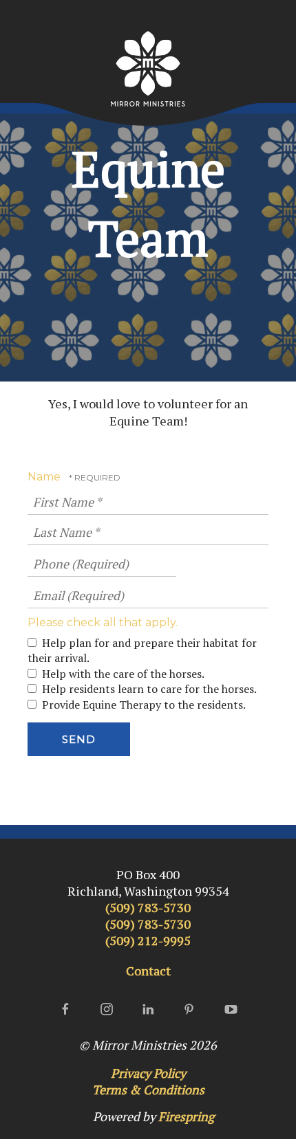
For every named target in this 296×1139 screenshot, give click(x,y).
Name (45, 476)
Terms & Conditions (148, 1089)
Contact (148, 970)
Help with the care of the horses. (121, 673)
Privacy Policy (148, 1073)
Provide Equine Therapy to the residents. (142, 704)
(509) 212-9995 (148, 940)
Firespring (186, 1116)
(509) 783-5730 (148, 907)
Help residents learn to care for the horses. (148, 688)
